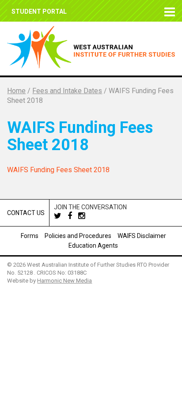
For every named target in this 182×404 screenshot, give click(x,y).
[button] (168, 10)
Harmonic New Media (64, 280)
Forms (29, 235)
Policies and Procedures (78, 235)
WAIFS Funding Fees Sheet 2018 (58, 170)
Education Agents (93, 245)
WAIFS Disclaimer (142, 235)
